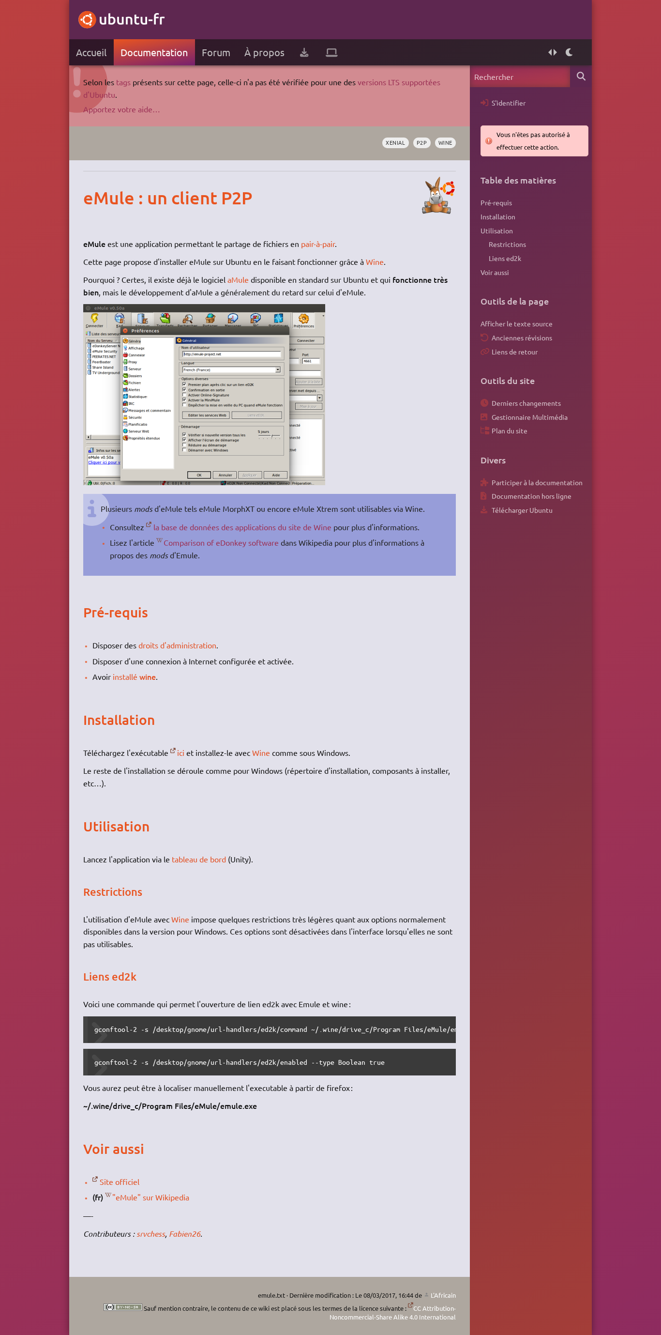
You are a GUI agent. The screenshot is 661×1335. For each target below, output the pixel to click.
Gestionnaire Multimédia (530, 417)
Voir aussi (495, 272)
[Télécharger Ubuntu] (304, 52)
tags (123, 82)
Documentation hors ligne (531, 495)
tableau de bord (199, 859)
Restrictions (507, 244)
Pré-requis (496, 202)
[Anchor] (93, 197)
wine (445, 142)
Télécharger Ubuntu (522, 510)
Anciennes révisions (522, 337)
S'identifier (509, 102)
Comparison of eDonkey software (221, 542)
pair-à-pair (318, 243)
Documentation (154, 52)
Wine (375, 261)
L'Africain (443, 1295)
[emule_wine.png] (204, 482)
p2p (422, 142)
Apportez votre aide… (121, 109)
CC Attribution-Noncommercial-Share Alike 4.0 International (393, 1312)
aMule (238, 279)
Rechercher (581, 76)
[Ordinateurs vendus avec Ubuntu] (331, 52)
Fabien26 (184, 1233)
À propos (264, 52)
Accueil (91, 52)
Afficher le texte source (517, 323)
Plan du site (509, 430)
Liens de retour (515, 351)
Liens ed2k (505, 258)
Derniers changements (526, 403)
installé (125, 676)
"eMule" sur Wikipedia (150, 1197)
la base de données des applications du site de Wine (242, 527)
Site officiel (119, 1181)
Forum (216, 52)
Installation (498, 216)
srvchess (150, 1233)
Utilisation (497, 230)
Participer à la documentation (537, 482)
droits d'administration (177, 645)
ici (180, 752)
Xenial (395, 142)
